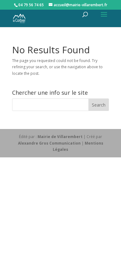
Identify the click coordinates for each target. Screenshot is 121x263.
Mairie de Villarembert (60, 136)
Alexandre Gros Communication (49, 143)
